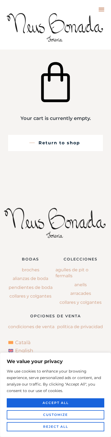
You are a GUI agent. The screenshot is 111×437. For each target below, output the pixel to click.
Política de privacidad (80, 326)
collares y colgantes (81, 302)
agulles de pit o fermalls (72, 272)
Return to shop (59, 142)
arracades (80, 293)
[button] (101, 9)
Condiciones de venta (31, 326)
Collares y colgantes (30, 296)
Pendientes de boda (31, 287)
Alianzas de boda (30, 278)
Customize (55, 415)
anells (80, 284)
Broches (30, 269)
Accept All (56, 403)
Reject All (55, 427)
